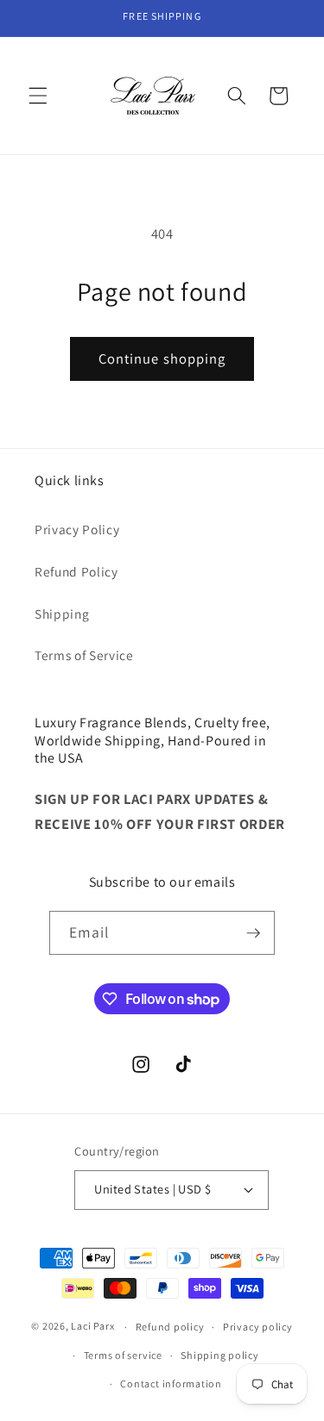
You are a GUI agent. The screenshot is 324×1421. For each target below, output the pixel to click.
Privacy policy (258, 1326)
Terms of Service (84, 655)
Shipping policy (220, 1355)
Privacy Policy (77, 529)
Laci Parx (92, 1326)
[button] (38, 95)
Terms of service (123, 1355)
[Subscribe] (253, 933)
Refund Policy (76, 571)
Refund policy (170, 1326)
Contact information (171, 1383)
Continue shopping (162, 358)
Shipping (62, 613)
